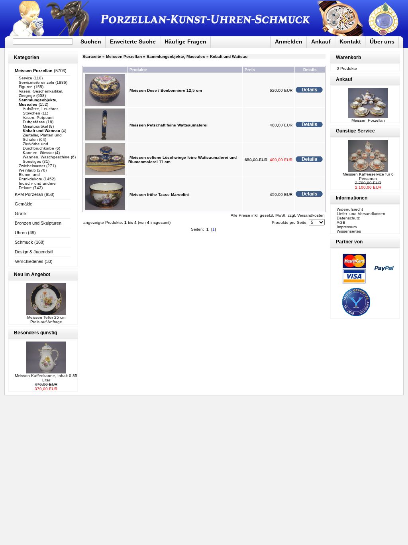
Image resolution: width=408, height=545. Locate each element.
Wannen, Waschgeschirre (46, 157)
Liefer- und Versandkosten (361, 213)
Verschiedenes (29, 261)
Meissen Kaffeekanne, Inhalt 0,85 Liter (46, 377)
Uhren (21, 232)
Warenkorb (348, 57)
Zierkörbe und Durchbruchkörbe (38, 146)
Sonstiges (32, 161)
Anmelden (288, 41)
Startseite (91, 56)
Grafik (21, 213)
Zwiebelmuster (32, 166)
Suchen (90, 41)
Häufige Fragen (185, 41)
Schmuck (24, 242)
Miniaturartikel (35, 126)
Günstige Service (355, 131)
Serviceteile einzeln (36, 82)
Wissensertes (349, 231)
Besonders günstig (35, 333)
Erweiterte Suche (133, 41)
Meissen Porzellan (124, 56)
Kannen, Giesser (38, 152)
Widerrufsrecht (350, 209)
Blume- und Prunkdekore (30, 176)
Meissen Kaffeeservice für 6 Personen (368, 176)
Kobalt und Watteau (228, 56)
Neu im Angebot (32, 274)
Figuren (26, 87)
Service (25, 78)
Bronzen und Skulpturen (38, 223)
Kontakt (350, 41)
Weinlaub (27, 170)
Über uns (382, 41)
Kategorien (26, 57)
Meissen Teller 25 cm (46, 317)
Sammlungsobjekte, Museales (176, 56)
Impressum (347, 227)
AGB (341, 222)
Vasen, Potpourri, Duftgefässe (39, 119)
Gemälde (23, 203)
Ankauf (321, 41)
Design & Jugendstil (34, 251)
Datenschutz (348, 218)
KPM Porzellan (29, 194)
